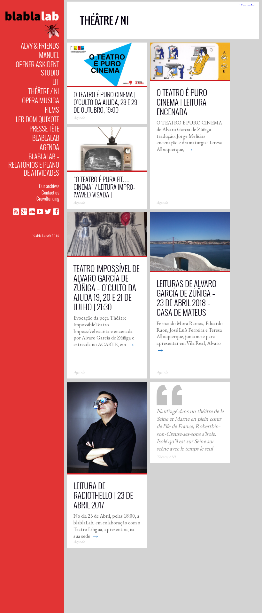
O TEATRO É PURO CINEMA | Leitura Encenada (182, 101)
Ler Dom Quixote (37, 119)
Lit (55, 82)
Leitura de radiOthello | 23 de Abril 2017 (103, 495)
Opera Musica (40, 100)
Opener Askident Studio (37, 68)
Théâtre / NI (43, 91)
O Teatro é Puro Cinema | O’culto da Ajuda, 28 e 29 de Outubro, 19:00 (105, 102)
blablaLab (45, 138)
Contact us (50, 192)
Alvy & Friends (40, 46)
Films (52, 110)
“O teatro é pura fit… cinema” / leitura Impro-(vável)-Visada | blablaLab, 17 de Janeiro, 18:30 (104, 194)
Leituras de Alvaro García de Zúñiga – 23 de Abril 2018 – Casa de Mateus (187, 297)
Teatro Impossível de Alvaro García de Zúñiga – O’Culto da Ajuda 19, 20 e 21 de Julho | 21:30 (106, 287)
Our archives (49, 185)
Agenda (49, 147)
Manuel (49, 55)
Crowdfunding (47, 198)
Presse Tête (44, 128)
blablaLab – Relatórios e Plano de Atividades (33, 164)
